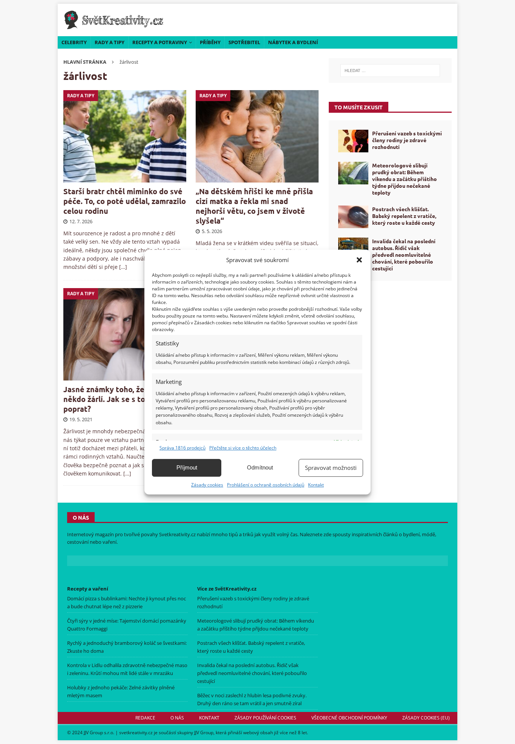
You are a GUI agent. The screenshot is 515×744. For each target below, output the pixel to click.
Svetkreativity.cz (177, 534)
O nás (177, 718)
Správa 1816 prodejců (182, 448)
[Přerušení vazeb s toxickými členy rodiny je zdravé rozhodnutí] (353, 141)
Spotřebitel (244, 42)
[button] (359, 260)
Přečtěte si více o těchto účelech (242, 448)
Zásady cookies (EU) (426, 718)
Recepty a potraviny (159, 42)
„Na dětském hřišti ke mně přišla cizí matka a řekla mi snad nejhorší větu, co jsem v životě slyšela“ (254, 206)
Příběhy (210, 42)
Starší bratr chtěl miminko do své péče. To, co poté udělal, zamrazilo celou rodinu (124, 201)
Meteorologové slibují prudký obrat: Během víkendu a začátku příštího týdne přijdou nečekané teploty (404, 179)
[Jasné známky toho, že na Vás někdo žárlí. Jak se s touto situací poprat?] (125, 334)
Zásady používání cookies (265, 718)
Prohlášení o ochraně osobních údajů (265, 485)
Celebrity (74, 42)
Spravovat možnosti (331, 467)
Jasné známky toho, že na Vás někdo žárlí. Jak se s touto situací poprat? (123, 399)
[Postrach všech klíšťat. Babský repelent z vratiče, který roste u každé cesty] (353, 217)
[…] (123, 266)
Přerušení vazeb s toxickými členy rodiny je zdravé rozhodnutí (407, 140)
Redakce (145, 718)
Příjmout (186, 467)
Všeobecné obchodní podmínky (349, 718)
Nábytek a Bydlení (293, 42)
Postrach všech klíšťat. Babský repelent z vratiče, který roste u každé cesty (404, 216)
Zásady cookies (207, 485)
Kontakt (316, 485)
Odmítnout (260, 467)
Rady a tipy (109, 42)
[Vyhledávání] (390, 70)
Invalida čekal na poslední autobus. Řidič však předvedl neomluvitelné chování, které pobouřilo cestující (403, 255)
